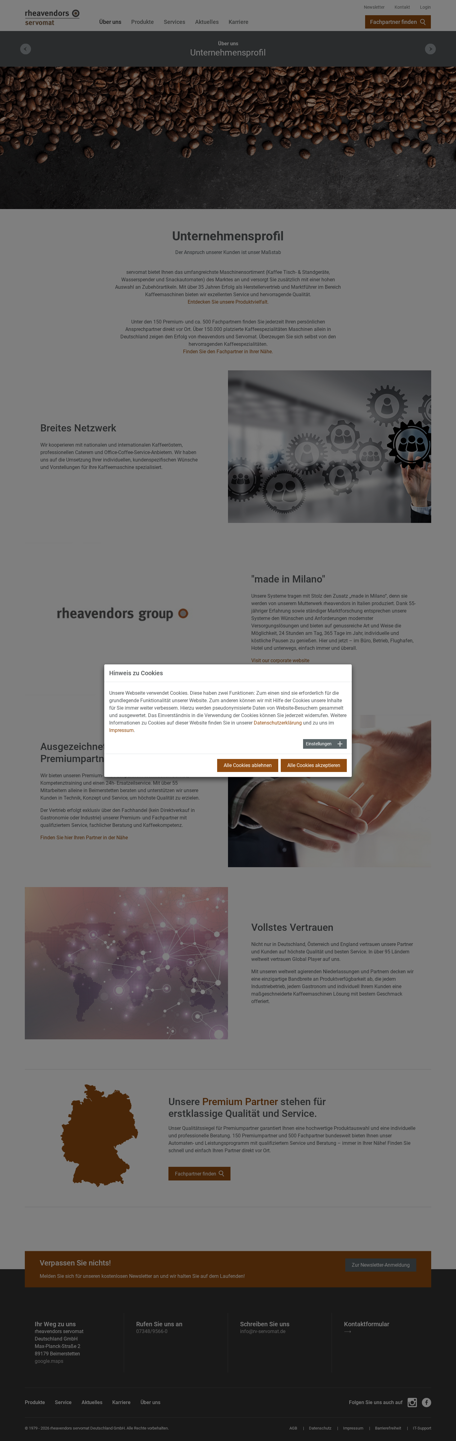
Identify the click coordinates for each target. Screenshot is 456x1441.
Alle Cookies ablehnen (248, 765)
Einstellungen (319, 743)
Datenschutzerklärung (278, 723)
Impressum (121, 730)
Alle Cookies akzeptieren (313, 765)
